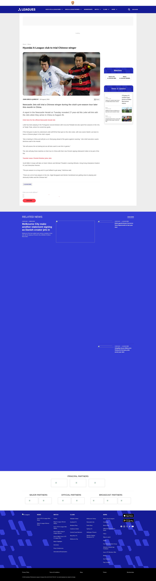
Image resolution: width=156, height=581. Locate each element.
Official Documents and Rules (109, 529)
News (29, 44)
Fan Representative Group (110, 544)
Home (24, 44)
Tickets (55, 518)
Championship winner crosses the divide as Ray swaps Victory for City (112, 120)
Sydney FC (89, 528)
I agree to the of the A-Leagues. (37, 194)
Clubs (105, 9)
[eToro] (45, 501)
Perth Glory (89, 525)
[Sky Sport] (124, 501)
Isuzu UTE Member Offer (109, 552)
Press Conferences (58, 548)
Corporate (105, 522)
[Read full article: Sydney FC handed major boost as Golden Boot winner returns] (127, 99)
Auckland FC (73, 522)
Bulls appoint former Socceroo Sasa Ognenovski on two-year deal (124, 225)
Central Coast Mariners (76, 532)
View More (130, 216)
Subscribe (29, 200)
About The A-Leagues (108, 518)
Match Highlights (58, 541)
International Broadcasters (60, 551)
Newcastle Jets (90, 522)
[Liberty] (31, 501)
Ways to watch (107, 537)
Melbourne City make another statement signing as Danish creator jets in (37, 227)
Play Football (106, 562)
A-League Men (27, 184)
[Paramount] (110, 501)
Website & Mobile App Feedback (108, 547)
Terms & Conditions (55, 572)
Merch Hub (106, 525)
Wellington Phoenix (91, 532)
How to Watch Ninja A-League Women (59, 532)
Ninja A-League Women (72, 9)
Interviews (56, 545)
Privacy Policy (35, 194)
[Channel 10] (97, 501)
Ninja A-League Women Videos (60, 522)
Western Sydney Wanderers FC (91, 536)
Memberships (88, 9)
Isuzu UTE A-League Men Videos (60, 527)
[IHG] (78, 501)
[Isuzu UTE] (59, 483)
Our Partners (106, 559)
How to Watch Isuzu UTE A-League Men (60, 537)
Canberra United (74, 528)
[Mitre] (64, 501)
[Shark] (97, 483)
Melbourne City (74, 539)
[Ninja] (78, 483)
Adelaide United (74, 518)
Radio (104, 540)
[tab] (111, 77)
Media (104, 555)
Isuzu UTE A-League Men (53, 9)
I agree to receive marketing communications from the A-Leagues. (42, 196)
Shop (81, 572)
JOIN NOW (135, 9)
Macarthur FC (73, 535)
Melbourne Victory (91, 518)
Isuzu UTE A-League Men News (43, 519)
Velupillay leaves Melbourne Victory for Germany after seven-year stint (123, 350)
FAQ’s (104, 533)
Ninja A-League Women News (43, 524)
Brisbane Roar (74, 525)
